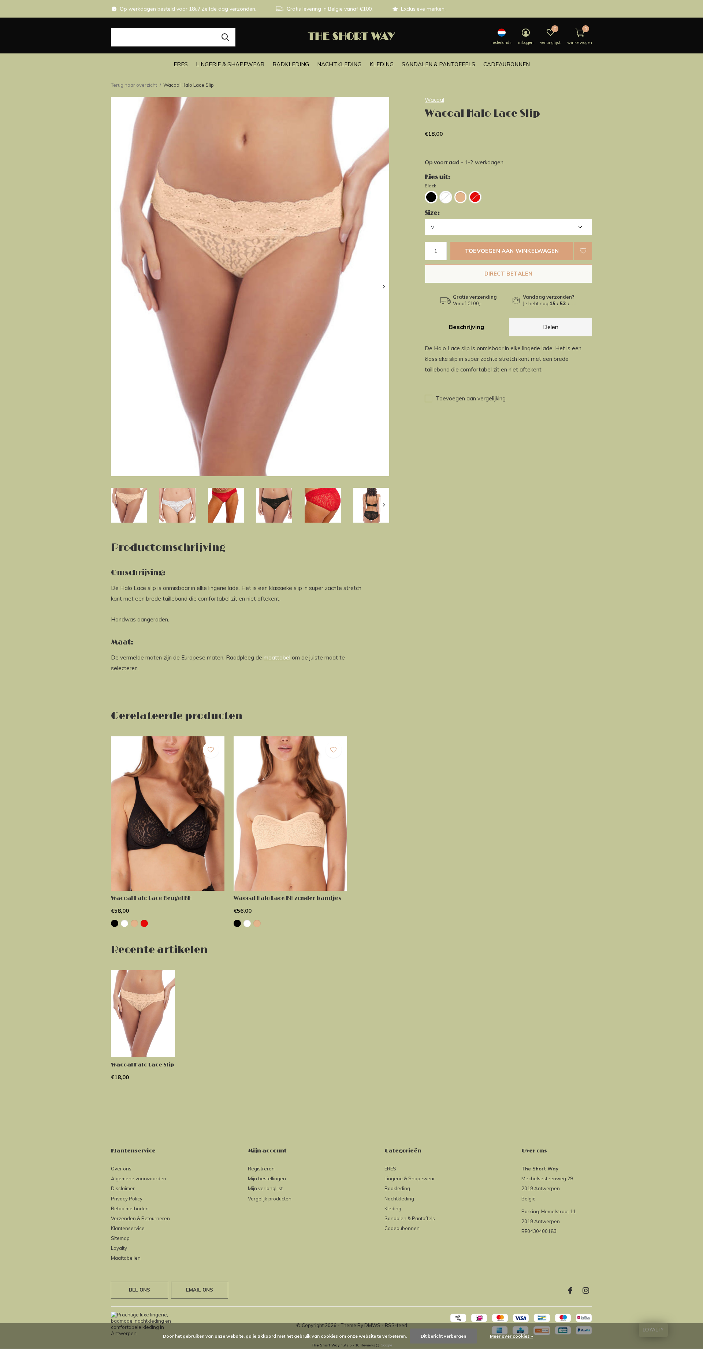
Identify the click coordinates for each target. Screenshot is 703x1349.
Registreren (261, 1169)
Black (430, 185)
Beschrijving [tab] (466, 326)
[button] (129, 505)
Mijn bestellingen (267, 1178)
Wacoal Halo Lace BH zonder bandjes (287, 898)
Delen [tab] (550, 326)
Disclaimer (123, 1188)
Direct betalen (508, 273)
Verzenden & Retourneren (140, 1218)
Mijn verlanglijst (265, 1188)
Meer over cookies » (511, 1336)
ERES (181, 64)
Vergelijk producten (269, 1199)
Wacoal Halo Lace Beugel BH (151, 898)
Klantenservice (128, 1228)
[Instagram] (586, 1290)
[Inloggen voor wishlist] (583, 251)
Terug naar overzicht (134, 85)
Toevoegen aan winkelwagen (512, 250)
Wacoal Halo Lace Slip (142, 1064)
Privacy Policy (126, 1199)
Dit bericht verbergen (443, 1336)
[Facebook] (570, 1290)
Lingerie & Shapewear (230, 64)
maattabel (277, 657)
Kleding (381, 64)
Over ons (121, 1169)
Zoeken (225, 37)
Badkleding (290, 64)
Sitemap (120, 1238)
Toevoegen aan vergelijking (471, 398)
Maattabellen (126, 1258)
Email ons (199, 1290)
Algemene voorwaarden (138, 1178)
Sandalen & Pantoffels (438, 64)
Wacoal (434, 99)
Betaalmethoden (130, 1208)
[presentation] (384, 286)
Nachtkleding (339, 64)
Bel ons (139, 1290)
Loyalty (119, 1248)
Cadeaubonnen (506, 64)
